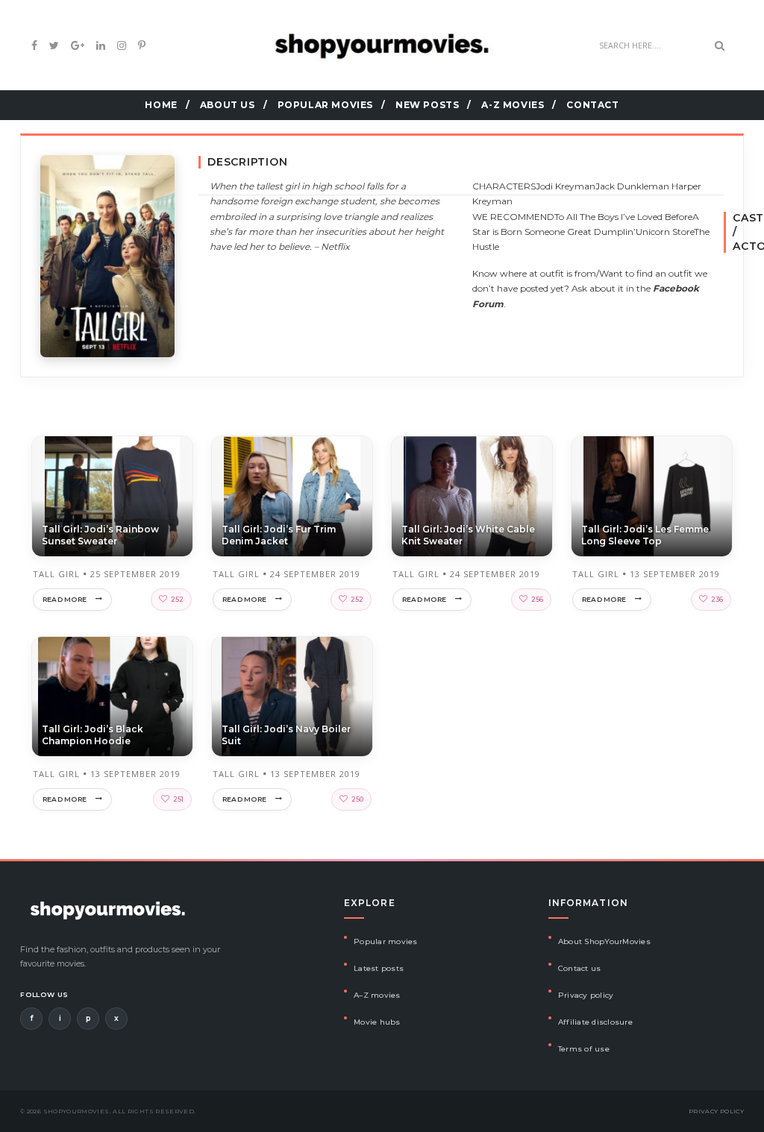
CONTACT (592, 104)
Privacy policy (586, 995)
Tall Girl (56, 573)
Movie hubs (377, 1022)
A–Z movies (377, 995)
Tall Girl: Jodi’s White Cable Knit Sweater (468, 535)
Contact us (579, 968)
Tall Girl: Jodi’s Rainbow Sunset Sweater (100, 535)
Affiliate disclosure (595, 1022)
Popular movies (386, 941)
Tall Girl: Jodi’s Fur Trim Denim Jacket (279, 535)
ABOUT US (227, 104)
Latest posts (379, 968)
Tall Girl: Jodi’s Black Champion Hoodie (92, 734)
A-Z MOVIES (512, 104)
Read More (65, 599)
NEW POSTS (427, 104)
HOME (161, 104)
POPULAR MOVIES (325, 104)
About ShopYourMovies (604, 941)
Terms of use (584, 1049)
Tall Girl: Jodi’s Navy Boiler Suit (286, 734)
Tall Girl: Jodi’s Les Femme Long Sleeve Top (645, 535)
